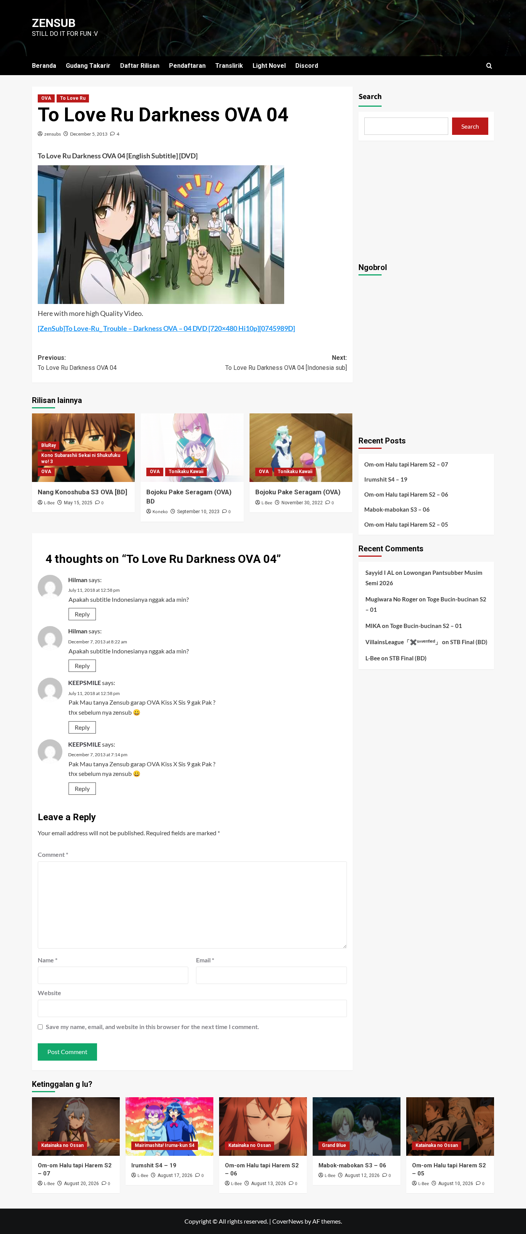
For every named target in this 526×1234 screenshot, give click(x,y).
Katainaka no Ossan (62, 1145)
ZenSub (53, 23)
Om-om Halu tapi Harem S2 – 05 (406, 523)
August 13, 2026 (268, 1183)
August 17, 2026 (175, 1175)
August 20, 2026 (81, 1183)
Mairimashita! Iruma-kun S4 (164, 1145)
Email (205, 960)
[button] (489, 65)
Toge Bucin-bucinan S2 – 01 (426, 625)
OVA (46, 98)
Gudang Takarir (88, 65)
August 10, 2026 (455, 1183)
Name (47, 960)
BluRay (48, 445)
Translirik (229, 65)
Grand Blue (334, 1145)
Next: (286, 362)
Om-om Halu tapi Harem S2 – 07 (406, 463)
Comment (53, 854)
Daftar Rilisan (139, 65)
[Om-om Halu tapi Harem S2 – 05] (450, 1126)
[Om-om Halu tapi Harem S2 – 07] (76, 1126)
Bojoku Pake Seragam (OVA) (297, 492)
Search (370, 96)
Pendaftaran (187, 65)
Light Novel (269, 65)
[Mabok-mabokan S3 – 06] (356, 1126)
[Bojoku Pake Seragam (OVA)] (301, 447)
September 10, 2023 (198, 511)
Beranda (44, 65)
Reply (82, 614)
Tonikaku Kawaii (186, 471)
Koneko (160, 512)
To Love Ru (72, 98)
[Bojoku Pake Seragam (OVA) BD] (192, 447)
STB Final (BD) (468, 641)
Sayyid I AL (379, 572)
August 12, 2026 (362, 1175)
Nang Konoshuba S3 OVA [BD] (82, 492)
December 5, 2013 (88, 134)
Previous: (77, 362)
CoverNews (287, 1221)
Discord (306, 65)
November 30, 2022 (302, 502)
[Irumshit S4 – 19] (169, 1126)
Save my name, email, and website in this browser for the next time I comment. (152, 1026)
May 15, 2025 (78, 502)
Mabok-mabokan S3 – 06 (397, 508)
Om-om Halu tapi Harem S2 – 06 (406, 493)
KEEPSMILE (84, 682)
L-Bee (49, 503)
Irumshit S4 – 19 (385, 478)
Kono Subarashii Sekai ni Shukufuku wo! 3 (80, 458)
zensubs (52, 134)
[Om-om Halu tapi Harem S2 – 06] (263, 1126)
